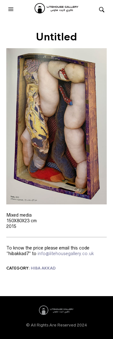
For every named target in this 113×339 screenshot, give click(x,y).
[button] (11, 9)
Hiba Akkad (43, 268)
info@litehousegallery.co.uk (66, 253)
